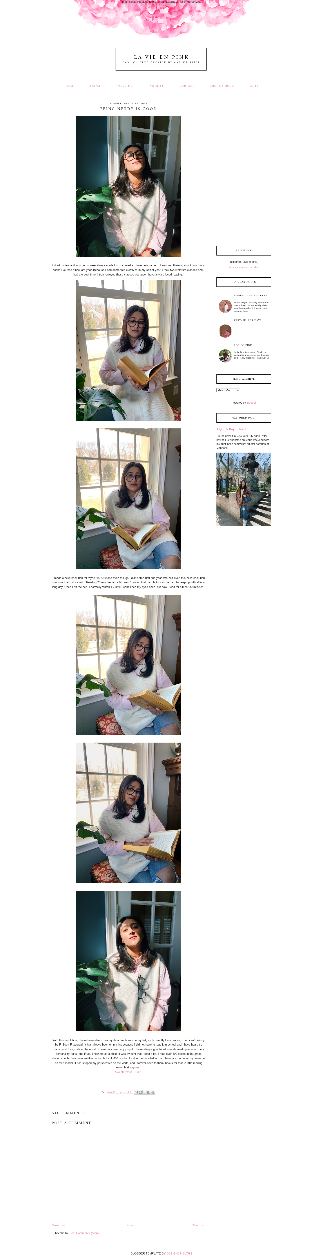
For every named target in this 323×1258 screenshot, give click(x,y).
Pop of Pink (243, 345)
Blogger (251, 402)
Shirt (138, 1072)
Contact (187, 86)
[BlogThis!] (140, 1092)
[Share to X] (144, 1092)
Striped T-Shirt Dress (250, 296)
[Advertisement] (243, 171)
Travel (95, 86)
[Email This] (136, 1092)
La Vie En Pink (161, 57)
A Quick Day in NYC (231, 429)
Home (69, 86)
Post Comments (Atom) (84, 1233)
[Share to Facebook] (149, 1092)
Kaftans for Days (247, 320)
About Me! (125, 86)
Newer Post (59, 1225)
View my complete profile (244, 267)
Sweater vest (123, 1072)
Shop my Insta (222, 86)
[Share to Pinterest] (153, 1092)
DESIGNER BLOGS (179, 1253)
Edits (254, 86)
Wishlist (156, 86)
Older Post (198, 1225)
